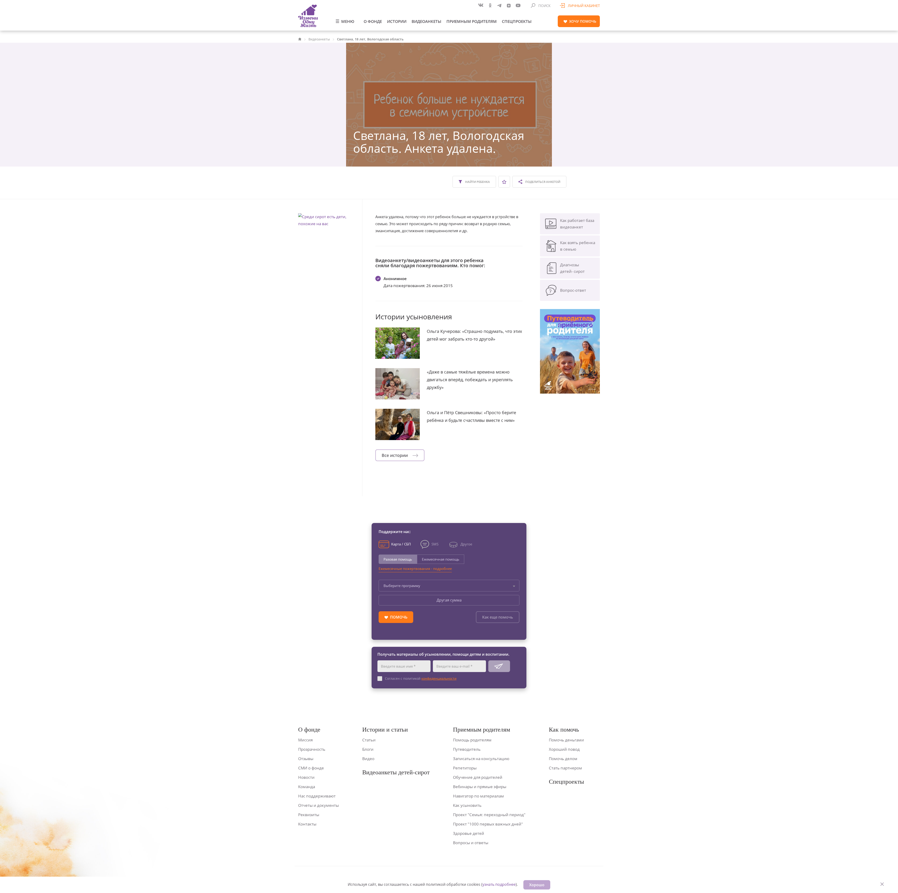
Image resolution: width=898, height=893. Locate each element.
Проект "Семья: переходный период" (489, 814)
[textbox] (449, 585)
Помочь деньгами (566, 740)
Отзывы (305, 758)
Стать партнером (565, 768)
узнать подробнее (499, 884)
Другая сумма (449, 600)
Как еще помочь (497, 617)
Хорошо (536, 884)
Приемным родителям (471, 21)
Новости (306, 777)
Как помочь (564, 729)
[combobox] (449, 585)
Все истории (395, 455)
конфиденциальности (438, 678)
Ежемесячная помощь (440, 559)
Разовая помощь (398, 559)
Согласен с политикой (420, 678)
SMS (434, 544)
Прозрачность (311, 749)
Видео (368, 758)
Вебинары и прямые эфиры (479, 786)
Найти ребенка (477, 182)
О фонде (373, 21)
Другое (466, 544)
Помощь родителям (472, 740)
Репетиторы (465, 768)
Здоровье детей (468, 833)
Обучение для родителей (477, 777)
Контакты (307, 824)
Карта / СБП (401, 544)
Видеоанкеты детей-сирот (396, 772)
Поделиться (542, 182)
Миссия (305, 740)
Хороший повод (564, 749)
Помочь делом (563, 758)
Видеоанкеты (426, 21)
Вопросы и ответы (470, 842)
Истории (396, 21)
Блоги (367, 749)
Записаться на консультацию (481, 758)
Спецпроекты (517, 21)
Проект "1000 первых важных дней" (488, 824)
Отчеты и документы (318, 805)
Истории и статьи (385, 729)
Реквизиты (308, 814)
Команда (306, 786)
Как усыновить (467, 805)
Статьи (369, 740)
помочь (582, 21)
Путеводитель (467, 749)
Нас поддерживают (317, 796)
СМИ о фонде (311, 768)
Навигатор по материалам (478, 796)
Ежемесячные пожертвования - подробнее (415, 568)
